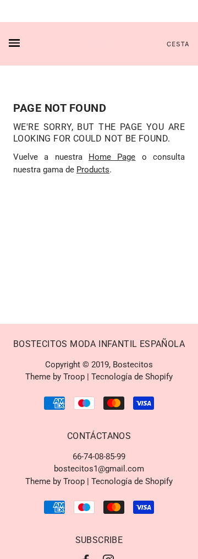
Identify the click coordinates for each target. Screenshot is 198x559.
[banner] (99, 43)
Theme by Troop (55, 377)
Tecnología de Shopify (132, 377)
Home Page (112, 157)
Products (92, 170)
